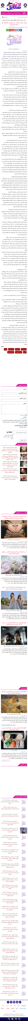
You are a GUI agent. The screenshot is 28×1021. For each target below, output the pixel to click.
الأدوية (24, 352)
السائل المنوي (11, 352)
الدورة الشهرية (18, 352)
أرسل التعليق (23, 440)
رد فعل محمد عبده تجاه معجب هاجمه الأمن (10, 943)
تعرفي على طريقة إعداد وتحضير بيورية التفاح (10, 964)
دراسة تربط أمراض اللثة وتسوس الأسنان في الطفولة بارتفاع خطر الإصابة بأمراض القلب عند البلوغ (10, 458)
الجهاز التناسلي (9, 54)
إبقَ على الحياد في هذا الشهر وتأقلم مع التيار (10, 808)
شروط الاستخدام (23, 418)
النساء (5, 349)
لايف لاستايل (20, 17)
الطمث (22, 54)
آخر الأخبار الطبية (5, 760)
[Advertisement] (14, 369)
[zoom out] (7, 17)
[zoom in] (3, 17)
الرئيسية (25, 17)
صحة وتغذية (11, 349)
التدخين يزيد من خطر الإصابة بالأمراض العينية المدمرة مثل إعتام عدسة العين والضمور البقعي (10, 465)
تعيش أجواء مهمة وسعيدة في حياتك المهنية (10, 815)
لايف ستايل (23, 349)
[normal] (5, 17)
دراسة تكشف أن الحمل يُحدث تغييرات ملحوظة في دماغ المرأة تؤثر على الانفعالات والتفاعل (10, 450)
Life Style (17, 349)
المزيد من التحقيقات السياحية (8, 725)
